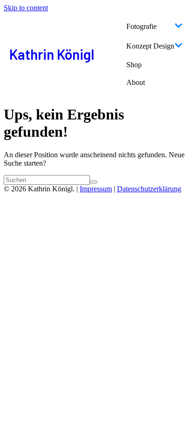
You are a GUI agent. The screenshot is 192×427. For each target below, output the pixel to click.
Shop (134, 65)
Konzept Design (150, 46)
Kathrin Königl (51, 54)
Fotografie (141, 26)
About (135, 82)
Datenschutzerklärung (149, 189)
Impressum (96, 189)
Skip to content (26, 8)
